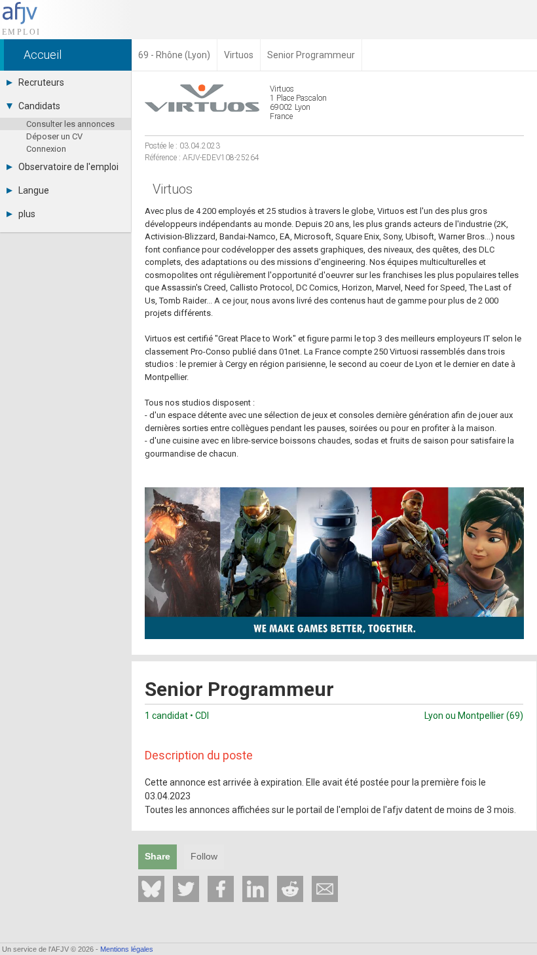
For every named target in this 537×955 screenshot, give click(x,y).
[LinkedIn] (255, 889)
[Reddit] (290, 889)
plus (26, 214)
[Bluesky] (151, 889)
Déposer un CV (54, 136)
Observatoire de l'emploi (68, 167)
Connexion (46, 149)
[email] (325, 889)
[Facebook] (221, 889)
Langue (33, 190)
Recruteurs (41, 82)
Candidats (39, 106)
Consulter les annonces (70, 124)
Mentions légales (126, 949)
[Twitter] (186, 889)
